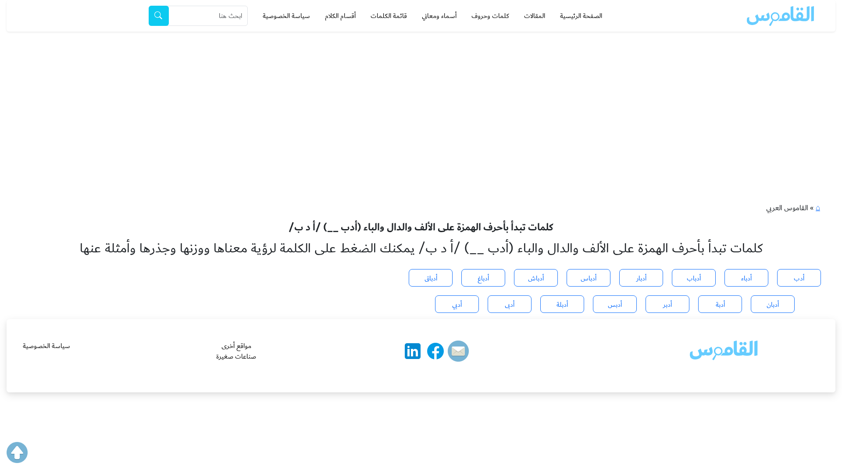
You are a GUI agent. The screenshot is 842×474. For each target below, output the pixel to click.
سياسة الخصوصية (286, 16)
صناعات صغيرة (236, 356)
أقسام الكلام (340, 16)
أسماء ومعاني (439, 16)
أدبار (641, 278)
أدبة (720, 304)
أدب (799, 278)
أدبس (615, 304)
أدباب (694, 278)
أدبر (667, 304)
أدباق (431, 278)
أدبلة (562, 304)
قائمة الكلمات (389, 16)
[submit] (159, 16)
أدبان (773, 304)
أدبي (457, 304)
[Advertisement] (421, 97)
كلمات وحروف (490, 16)
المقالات (534, 16)
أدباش (536, 278)
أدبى (509, 304)
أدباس (588, 278)
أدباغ (483, 278)
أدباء (746, 278)
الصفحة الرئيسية (581, 16)
